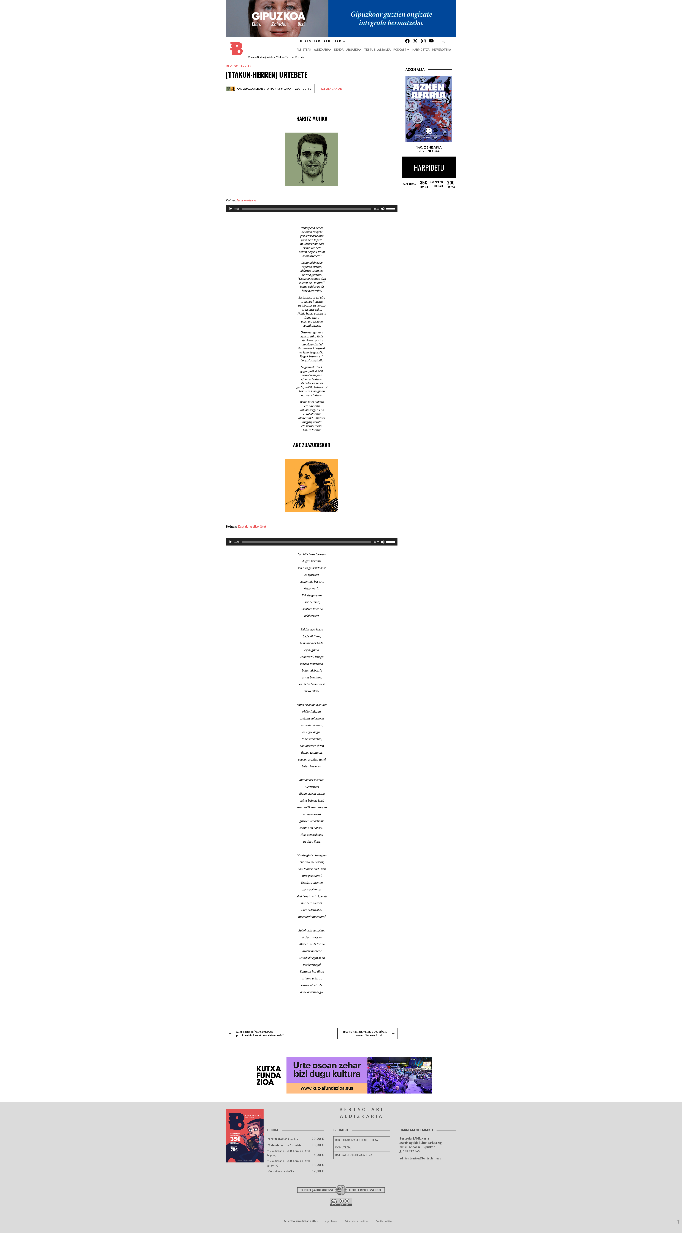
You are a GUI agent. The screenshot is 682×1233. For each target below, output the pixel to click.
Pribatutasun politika (356, 1221)
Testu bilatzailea (377, 49)
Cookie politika (384, 1221)
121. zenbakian (331, 88)
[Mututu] (383, 209)
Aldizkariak (322, 49)
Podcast (400, 49)
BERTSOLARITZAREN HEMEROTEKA (356, 1140)
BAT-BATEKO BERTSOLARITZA (353, 1155)
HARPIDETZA (420, 49)
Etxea (251, 57)
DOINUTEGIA (343, 1147)
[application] (311, 208)
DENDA (338, 49)
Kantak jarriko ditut (252, 526)
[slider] (391, 208)
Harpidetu (429, 167)
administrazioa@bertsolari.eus (420, 1158)
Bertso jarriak (265, 57)
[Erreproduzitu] (230, 209)
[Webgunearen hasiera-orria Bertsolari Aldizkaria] (236, 50)
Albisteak (304, 49)
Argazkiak (353, 49)
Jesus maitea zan (247, 200)
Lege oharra (330, 1221)
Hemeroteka (441, 49)
